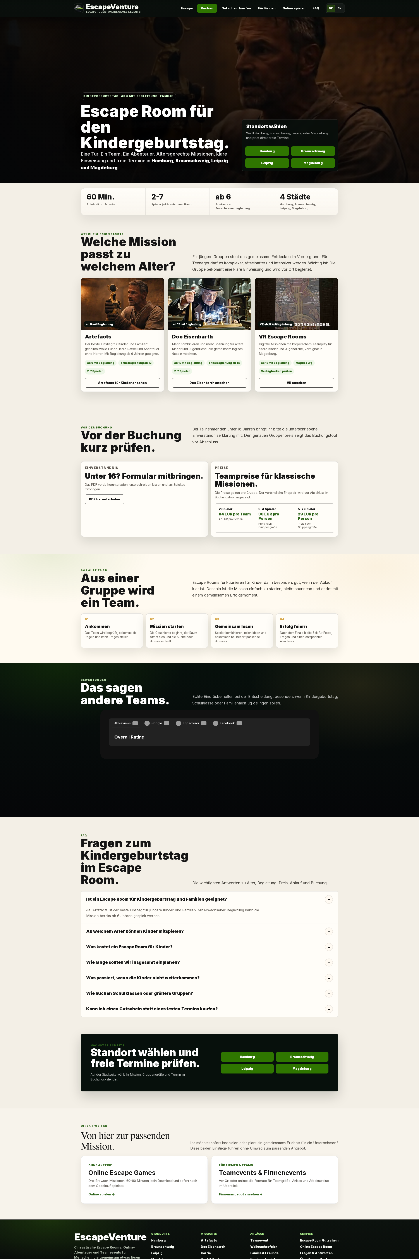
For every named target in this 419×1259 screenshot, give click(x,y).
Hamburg (267, 151)
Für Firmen (267, 8)
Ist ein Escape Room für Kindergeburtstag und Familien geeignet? (156, 951)
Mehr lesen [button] (209, 785)
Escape (187, 8)
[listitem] (209, 959)
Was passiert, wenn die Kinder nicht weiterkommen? (143, 1029)
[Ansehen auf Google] (209, 795)
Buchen (207, 8)
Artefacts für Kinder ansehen (122, 383)
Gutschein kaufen (236, 8)
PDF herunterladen (104, 499)
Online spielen (294, 8)
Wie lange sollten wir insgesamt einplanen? (133, 1014)
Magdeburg (313, 163)
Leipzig (267, 163)
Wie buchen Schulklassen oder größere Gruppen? (139, 1045)
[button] (109, 797)
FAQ (316, 8)
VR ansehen (296, 383)
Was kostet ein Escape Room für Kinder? (129, 998)
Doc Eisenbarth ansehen (209, 383)
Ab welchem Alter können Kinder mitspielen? (135, 983)
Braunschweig (313, 151)
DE (331, 8)
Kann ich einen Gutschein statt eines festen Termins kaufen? (152, 1060)
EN (340, 8)
